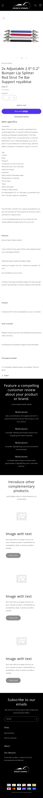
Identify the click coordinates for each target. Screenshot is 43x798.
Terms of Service (10, 738)
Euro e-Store (19, 792)
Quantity (5, 93)
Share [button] (6, 375)
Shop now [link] (13, 555)
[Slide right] (26, 58)
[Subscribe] (36, 719)
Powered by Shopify (27, 792)
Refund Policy (9, 733)
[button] (2, 5)
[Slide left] (17, 58)
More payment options (21, 116)
